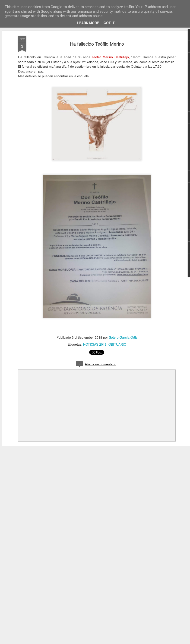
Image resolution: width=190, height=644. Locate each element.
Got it (109, 22)
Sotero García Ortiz (123, 337)
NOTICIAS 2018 (95, 344)
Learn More (88, 22)
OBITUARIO (117, 344)
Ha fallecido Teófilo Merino (97, 43)
